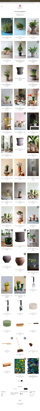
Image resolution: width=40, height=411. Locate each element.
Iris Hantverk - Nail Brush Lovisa (20, 333)
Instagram (22, 394)
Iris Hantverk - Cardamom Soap (33, 313)
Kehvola (20, 375)
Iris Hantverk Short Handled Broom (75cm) (33, 351)
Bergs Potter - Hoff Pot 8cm (33, 225)
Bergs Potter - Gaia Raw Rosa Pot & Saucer (7, 155)
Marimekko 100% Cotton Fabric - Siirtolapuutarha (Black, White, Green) (33, 376)
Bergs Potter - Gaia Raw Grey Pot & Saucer (33, 132)
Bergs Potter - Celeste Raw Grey (33, 37)
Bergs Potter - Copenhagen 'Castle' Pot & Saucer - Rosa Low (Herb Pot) (20, 108)
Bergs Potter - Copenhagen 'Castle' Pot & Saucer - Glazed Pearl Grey (33, 61)
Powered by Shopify (20, 404)
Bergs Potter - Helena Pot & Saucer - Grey (20, 149)
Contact (2, 394)
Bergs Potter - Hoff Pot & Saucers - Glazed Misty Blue (33, 178)
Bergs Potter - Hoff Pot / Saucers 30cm (20, 225)
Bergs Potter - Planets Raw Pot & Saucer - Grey (33, 272)
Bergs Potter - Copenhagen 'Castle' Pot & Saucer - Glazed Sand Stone (7, 85)
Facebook (22, 393)
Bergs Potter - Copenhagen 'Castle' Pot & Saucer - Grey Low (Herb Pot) (33, 85)
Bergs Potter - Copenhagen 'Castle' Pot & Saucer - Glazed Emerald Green (20, 61)
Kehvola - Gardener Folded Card (20, 376)
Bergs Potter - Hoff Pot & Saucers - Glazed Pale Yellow (6, 202)
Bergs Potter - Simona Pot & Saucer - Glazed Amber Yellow (7, 296)
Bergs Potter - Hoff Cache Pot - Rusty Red (20, 178)
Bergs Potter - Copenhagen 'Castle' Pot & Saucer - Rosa (7, 108)
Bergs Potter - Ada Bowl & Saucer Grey (7, 37)
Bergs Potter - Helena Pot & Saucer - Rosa (33, 155)
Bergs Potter (7, 36)
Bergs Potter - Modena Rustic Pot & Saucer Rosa (33, 249)
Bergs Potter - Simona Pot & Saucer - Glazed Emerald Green (20, 296)
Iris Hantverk (33, 312)
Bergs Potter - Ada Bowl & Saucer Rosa (20, 37)
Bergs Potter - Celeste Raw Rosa (7, 60)
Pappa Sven (22, 403)
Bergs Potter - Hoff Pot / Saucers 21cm (6, 225)
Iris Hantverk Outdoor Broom (19, 354)
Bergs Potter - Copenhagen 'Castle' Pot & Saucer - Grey (20, 79)
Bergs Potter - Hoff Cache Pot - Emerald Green (6, 178)
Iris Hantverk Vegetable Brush (7, 371)
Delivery (2, 395)
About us (2, 393)
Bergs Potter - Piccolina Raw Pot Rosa (20, 269)
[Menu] (1, 6)
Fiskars (7, 312)
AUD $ (19, 400)
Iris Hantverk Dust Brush (7, 351)
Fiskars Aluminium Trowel (20, 313)
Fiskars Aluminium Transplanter (7, 313)
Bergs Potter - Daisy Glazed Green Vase (33, 108)
